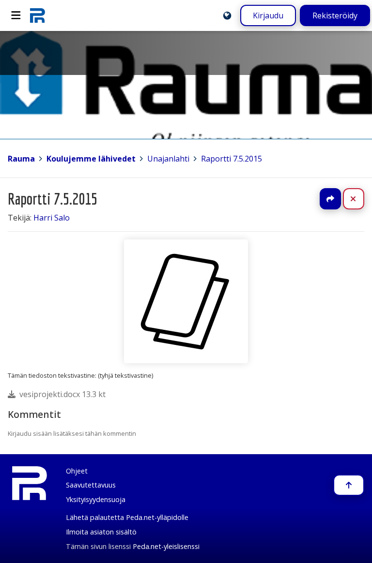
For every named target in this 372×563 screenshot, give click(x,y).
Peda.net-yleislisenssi (166, 546)
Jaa (330, 198)
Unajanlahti (168, 158)
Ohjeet (77, 470)
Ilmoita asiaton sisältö (101, 531)
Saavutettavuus (91, 484)
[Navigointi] (16, 15)
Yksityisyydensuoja (95, 499)
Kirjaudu (268, 15)
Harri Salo (51, 217)
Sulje (361, 198)
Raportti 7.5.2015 (231, 158)
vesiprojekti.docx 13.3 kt (62, 394)
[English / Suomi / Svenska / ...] (227, 15)
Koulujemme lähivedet (91, 158)
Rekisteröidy (334, 15)
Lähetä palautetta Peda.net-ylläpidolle (127, 517)
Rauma (21, 158)
